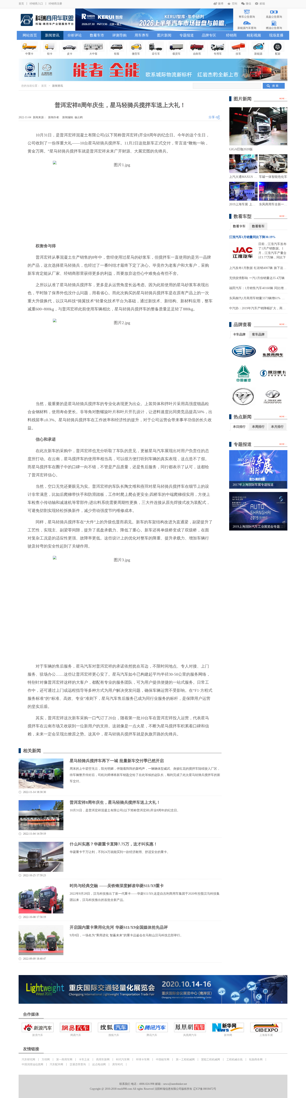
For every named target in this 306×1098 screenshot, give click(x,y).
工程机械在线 (234, 1059)
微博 (220, 3)
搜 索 (275, 85)
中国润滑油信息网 (32, 1064)
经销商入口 (36, 3)
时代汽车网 (122, 1059)
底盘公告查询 (274, 16)
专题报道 (186, 35)
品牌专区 (209, 35)
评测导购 (119, 35)
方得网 (46, 1059)
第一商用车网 (64, 1059)
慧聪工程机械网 (210, 1059)
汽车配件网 (56, 1064)
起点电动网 (99, 1064)
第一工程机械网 (185, 1059)
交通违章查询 (78, 1064)
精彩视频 (254, 35)
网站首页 (30, 35)
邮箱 (262, 3)
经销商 (231, 35)
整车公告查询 (247, 16)
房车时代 (117, 1064)
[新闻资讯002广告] (153, 989)
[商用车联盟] (47, 20)
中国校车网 (162, 1059)
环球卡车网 (142, 1059)
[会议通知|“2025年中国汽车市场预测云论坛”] (154, 20)
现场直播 (276, 35)
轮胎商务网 (256, 1059)
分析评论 (74, 35)
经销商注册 (55, 3)
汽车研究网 (28, 1059)
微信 (248, 3)
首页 (21, 3)
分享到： (215, 117)
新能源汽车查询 (246, 28)
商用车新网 (103, 1059)
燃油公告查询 (274, 28)
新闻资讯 (52, 35)
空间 (234, 3)
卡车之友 (84, 1059)
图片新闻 (164, 35)
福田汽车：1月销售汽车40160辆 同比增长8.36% (262, 288)
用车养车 (142, 35)
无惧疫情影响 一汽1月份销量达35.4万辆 (256, 278)
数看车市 (97, 35)
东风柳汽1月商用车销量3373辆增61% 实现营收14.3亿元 (267, 298)
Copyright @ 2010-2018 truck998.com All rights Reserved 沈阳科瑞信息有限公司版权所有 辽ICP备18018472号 (153, 1088)
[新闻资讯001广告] (153, 70)
